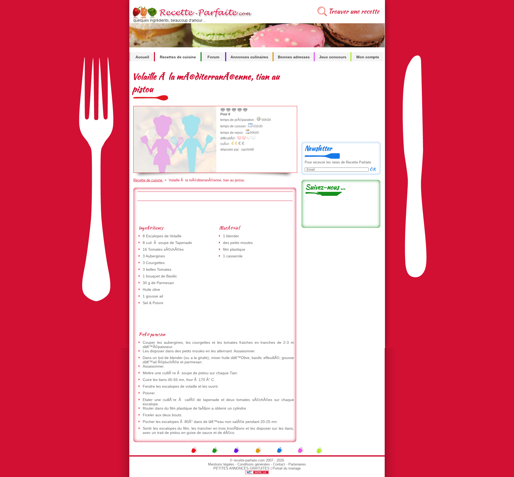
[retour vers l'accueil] (191, 22)
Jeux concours (332, 57)
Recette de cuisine (148, 180)
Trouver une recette (353, 11)
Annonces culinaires (249, 57)
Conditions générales (253, 464)
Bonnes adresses (294, 57)
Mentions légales (221, 464)
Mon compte (367, 57)
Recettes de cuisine (178, 57)
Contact (279, 464)
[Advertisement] (214, 213)
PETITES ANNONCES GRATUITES (241, 468)
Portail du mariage (287, 468)
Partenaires (297, 464)
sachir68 (247, 149)
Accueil (142, 57)
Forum (213, 57)
